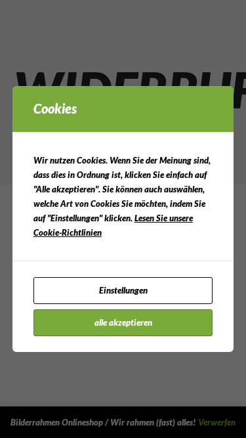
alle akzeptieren (123, 322)
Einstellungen (123, 290)
